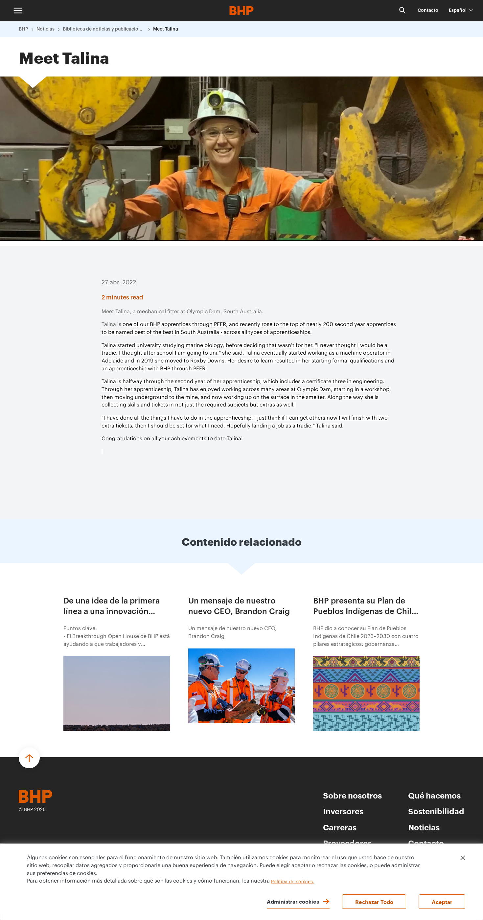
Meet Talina (165, 29)
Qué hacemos (434, 795)
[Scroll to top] (29, 757)
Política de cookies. (292, 882)
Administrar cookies (293, 901)
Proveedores (347, 843)
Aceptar (442, 901)
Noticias (45, 29)
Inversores (343, 811)
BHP (23, 29)
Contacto (428, 10)
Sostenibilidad (436, 811)
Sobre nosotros (352, 795)
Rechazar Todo (374, 901)
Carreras (339, 827)
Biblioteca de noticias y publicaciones (104, 29)
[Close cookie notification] (462, 857)
